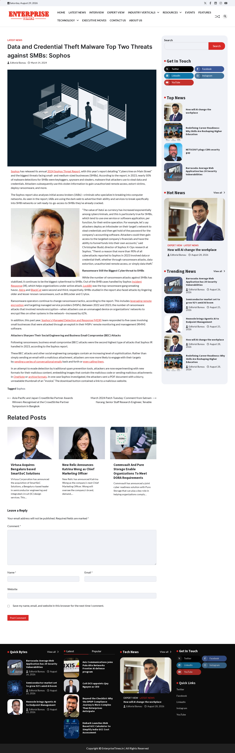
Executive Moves (94, 20)
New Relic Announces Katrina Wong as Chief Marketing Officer (78, 469)
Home (61, 12)
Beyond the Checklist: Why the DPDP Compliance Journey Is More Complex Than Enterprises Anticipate (98, 705)
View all (218, 192)
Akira (22, 289)
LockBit (87, 285)
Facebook (182, 695)
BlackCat (36, 289)
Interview (96, 12)
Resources (170, 12)
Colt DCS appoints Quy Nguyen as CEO (95, 685)
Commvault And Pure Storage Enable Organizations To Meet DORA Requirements (130, 471)
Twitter (180, 689)
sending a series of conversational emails (38, 361)
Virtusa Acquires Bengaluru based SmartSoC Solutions (25, 469)
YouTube (181, 714)
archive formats (37, 376)
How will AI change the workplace (192, 250)
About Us (135, 20)
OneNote (19, 376)
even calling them (93, 361)
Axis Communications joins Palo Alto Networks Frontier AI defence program (98, 666)
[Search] (225, 16)
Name (11, 572)
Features (204, 12)
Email (88, 572)
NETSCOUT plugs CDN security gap (203, 151)
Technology (66, 20)
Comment (14, 526)
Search (168, 40)
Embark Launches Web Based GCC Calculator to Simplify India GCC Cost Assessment (97, 727)
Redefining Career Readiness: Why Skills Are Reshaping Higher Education (204, 131)
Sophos (15, 171)
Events (190, 12)
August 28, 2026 (199, 254)
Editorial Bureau (18, 63)
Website (12, 589)
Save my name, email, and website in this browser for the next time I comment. (58, 605)
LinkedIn (181, 701)
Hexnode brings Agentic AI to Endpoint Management (202, 320)
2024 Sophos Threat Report (63, 171)
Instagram (182, 708)
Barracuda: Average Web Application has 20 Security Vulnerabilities (201, 171)
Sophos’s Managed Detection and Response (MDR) (71, 320)
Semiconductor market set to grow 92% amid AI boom (203, 301)
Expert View (116, 12)
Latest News (77, 12)
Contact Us (118, 20)
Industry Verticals (141, 12)
